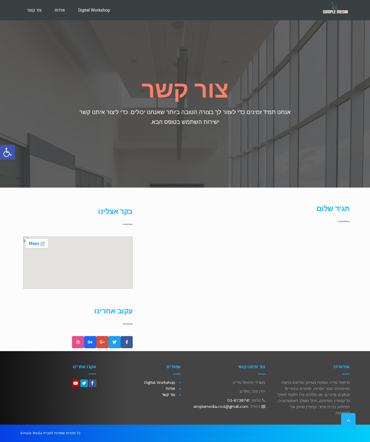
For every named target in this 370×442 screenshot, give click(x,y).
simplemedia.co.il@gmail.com (220, 406)
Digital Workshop (159, 382)
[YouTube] (75, 383)
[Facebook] (92, 383)
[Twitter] (84, 383)
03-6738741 (238, 400)
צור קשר (168, 394)
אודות (170, 388)
